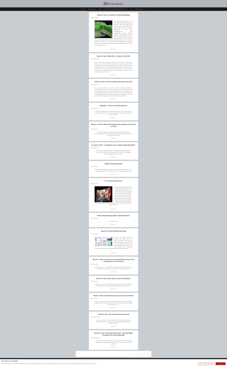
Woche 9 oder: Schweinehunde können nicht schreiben (113, 296)
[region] (113, 362)
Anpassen (202, 363)
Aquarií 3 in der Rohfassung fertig (113, 231)
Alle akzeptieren (220, 363)
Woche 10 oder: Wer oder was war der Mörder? (113, 278)
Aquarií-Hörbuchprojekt (113, 164)
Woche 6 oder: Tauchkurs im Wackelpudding (113, 15)
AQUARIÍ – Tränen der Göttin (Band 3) (113, 106)
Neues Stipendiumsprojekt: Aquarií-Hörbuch (113, 216)
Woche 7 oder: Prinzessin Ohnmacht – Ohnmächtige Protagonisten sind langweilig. (113, 334)
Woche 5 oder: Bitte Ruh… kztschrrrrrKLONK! (113, 56)
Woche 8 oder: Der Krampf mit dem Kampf (113, 314)
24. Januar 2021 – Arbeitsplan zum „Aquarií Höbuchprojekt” (113, 145)
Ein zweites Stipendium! (113, 181)
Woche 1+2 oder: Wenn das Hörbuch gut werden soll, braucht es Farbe (113, 125)
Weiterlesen (114, 49)
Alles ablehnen (211, 363)
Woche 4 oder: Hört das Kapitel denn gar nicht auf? (113, 82)
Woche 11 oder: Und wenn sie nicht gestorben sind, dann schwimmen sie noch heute (113, 260)
